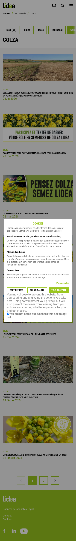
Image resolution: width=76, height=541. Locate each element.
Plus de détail (62, 283)
